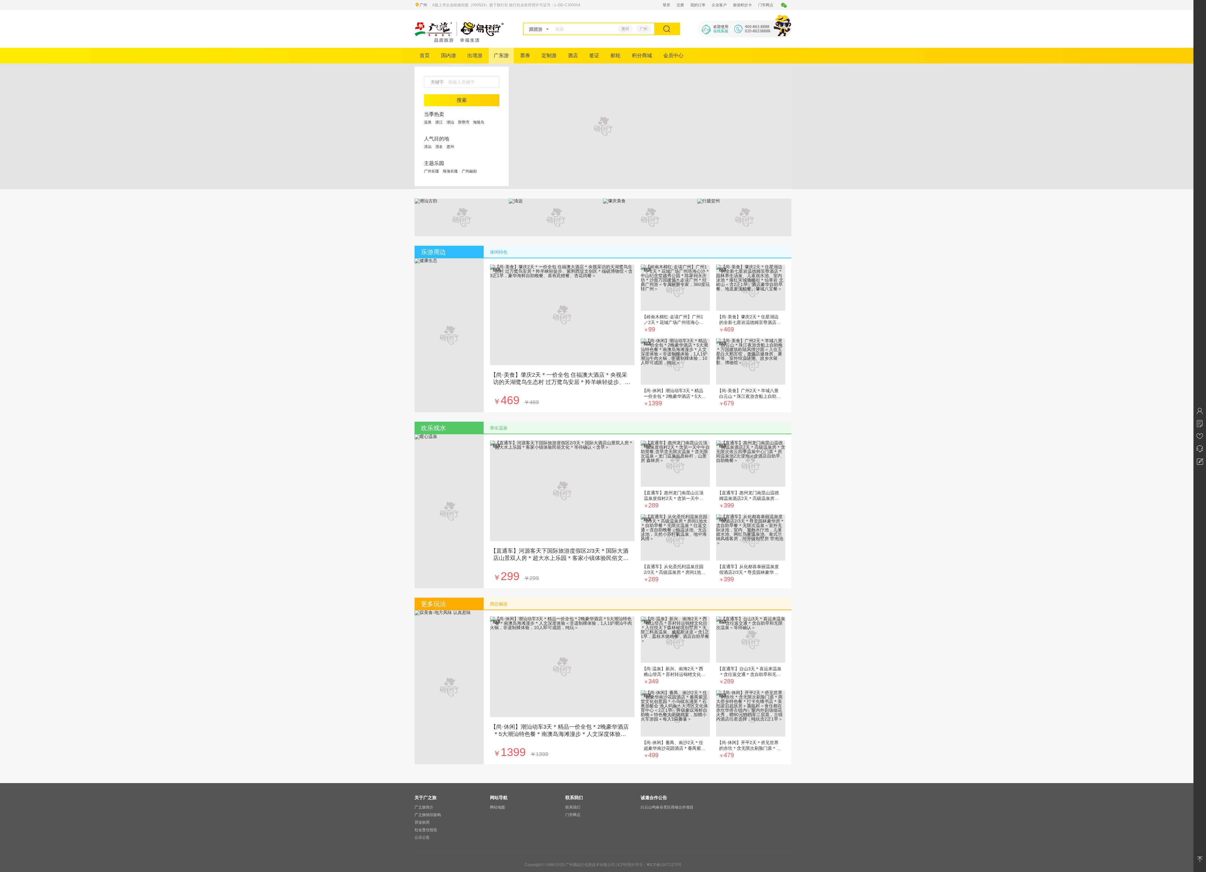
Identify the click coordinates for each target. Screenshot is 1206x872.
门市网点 (765, 5)
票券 (525, 55)
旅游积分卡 (742, 5)
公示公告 (422, 837)
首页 (425, 55)
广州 (643, 29)
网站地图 (497, 807)
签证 (594, 55)
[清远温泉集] (603, 126)
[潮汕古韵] (426, 200)
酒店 (573, 55)
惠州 (625, 29)
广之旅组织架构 (428, 815)
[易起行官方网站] (459, 40)
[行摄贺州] (708, 200)
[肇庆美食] (614, 200)
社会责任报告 (426, 830)
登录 (666, 5)
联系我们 (572, 807)
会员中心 (673, 55)
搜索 (462, 100)
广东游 (501, 55)
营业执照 (422, 822)
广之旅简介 (424, 807)
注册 (680, 5)
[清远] (516, 200)
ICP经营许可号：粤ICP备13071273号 (649, 865)
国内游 (448, 55)
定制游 (549, 55)
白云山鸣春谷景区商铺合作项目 (667, 807)
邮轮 (616, 55)
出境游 (474, 55)
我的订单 (697, 5)
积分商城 (642, 55)
